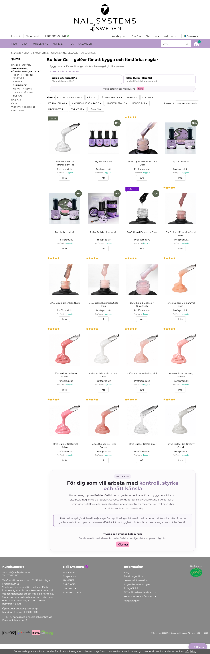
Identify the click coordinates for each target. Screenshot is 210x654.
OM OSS (68, 588)
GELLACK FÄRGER (23, 92)
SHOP (25, 43)
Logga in (16, 36)
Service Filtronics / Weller (138, 596)
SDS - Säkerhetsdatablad (138, 592)
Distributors (152, 36)
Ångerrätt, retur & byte (137, 584)
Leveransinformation (136, 580)
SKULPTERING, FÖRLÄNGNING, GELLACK (25, 70)
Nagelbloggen (132, 600)
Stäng (193, 651)
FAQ (126, 572)
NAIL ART (16, 99)
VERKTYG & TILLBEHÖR (23, 107)
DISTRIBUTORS (72, 592)
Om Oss (136, 36)
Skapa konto (33, 36)
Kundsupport (119, 36)
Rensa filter (96, 109)
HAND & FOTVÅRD (21, 65)
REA (71, 43)
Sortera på (168, 103)
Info (64, 177)
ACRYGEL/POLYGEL (23, 89)
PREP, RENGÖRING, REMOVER (23, 76)
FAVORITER (17, 110)
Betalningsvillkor (133, 576)
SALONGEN (85, 43)
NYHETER (58, 43)
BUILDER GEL (20, 85)
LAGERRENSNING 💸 (57, 36)
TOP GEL (17, 96)
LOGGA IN (69, 572)
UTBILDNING (40, 43)
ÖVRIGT (15, 103)
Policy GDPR (131, 588)
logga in (69, 173)
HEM (14, 43)
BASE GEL (18, 81)
